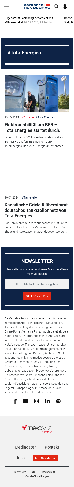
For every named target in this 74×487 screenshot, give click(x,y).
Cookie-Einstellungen (37, 476)
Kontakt (52, 447)
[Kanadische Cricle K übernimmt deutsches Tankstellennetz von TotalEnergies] (37, 173)
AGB (33, 472)
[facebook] (15, 400)
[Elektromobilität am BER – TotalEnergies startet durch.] (37, 93)
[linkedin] (47, 400)
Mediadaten (26, 447)
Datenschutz (48, 472)
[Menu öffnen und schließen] (7, 6)
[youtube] (25, 400)
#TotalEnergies (45, 117)
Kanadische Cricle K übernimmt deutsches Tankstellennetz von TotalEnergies (36, 210)
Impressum (20, 472)
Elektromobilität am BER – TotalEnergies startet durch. (32, 127)
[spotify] (58, 400)
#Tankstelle (29, 197)
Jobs (20, 457)
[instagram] (36, 400)
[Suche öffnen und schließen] (55, 6)
